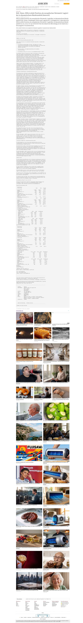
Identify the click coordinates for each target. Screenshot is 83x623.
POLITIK (30, 6)
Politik (26, 604)
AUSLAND (46, 6)
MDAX (17, 603)
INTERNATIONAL (53, 6)
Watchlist (44, 603)
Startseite (24, 9)
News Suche (65, 3)
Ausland (26, 606)
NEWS (17, 6)
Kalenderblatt (27, 610)
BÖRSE (24, 6)
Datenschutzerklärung (35, 617)
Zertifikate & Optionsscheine (36, 608)
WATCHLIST (68, 0)
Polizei (26, 607)
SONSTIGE (57, 6)
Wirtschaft (26, 603)
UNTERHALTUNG (37, 6)
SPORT (33, 6)
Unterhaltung (27, 608)
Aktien (35, 606)
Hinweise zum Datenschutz (45, 617)
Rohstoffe (35, 604)
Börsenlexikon (19, 599)
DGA (19, 11)
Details (54, 621)
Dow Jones (17, 605)
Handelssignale (36, 605)
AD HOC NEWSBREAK (46, 602)
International (27, 609)
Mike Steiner (64, 617)
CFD (34, 602)
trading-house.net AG (55, 602)
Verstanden (57, 621)
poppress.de (54, 605)
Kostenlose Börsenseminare (54, 604)
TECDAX (17, 604)
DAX (16, 602)
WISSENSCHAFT (42, 6)
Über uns (52, 617)
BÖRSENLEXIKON (62, 0)
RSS (65, 0)
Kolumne (17, 11)
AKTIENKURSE (20, 6)
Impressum (29, 617)
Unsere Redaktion (57, 617)
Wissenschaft (27, 605)
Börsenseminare (36, 609)
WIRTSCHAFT (27, 6)
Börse (27, 9)
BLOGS (58, 0)
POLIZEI (49, 6)
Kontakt (44, 605)
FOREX (35, 603)
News (22, 617)
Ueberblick (29, 9)
